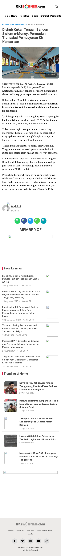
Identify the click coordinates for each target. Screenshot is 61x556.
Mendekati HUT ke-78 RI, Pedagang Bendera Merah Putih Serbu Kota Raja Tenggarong (38, 457)
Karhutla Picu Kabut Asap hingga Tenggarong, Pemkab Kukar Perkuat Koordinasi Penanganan (38, 386)
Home (7, 16)
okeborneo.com (14, 531)
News (14, 16)
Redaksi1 (17, 207)
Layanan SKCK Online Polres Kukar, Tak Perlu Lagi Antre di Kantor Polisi (37, 438)
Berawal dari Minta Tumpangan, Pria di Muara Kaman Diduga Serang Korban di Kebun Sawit (38, 404)
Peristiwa (24, 16)
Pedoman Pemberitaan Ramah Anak (37, 531)
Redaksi (30, 534)
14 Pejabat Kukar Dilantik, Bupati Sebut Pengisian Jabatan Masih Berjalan (36, 422)
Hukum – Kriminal (40, 16)
